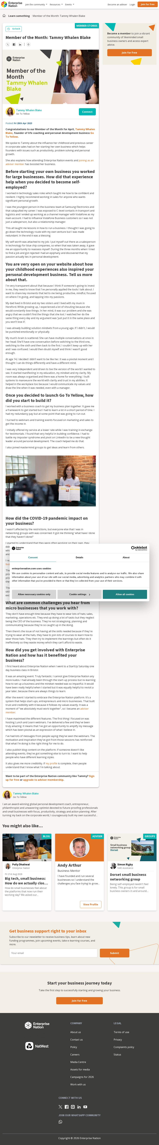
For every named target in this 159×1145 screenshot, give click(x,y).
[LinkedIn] (79, 1107)
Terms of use (121, 1032)
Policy (73, 1047)
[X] (60, 1107)
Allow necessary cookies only (34, 594)
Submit (114, 953)
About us (75, 1032)
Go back (16, 28)
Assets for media (80, 1069)
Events (68, 4)
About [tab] (126, 557)
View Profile (90, 904)
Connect (87, 111)
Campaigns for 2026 (82, 1077)
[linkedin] (20, 44)
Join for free (147, 4)
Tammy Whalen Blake (29, 110)
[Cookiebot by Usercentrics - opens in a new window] (133, 548)
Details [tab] (79, 557)
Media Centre (78, 1062)
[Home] (4, 16)
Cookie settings (77, 594)
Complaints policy (124, 1047)
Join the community (35, 4)
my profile (51, 763)
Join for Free (129, 52)
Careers (75, 1054)
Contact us (76, 1039)
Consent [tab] (33, 557)
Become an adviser (117, 4)
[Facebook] (66, 1107)
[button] (8, 866)
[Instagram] (73, 1107)
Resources (55, 4)
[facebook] (14, 44)
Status (117, 1054)
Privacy (118, 1039)
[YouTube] (85, 1107)
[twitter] (8, 44)
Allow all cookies (125, 594)
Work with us (78, 1084)
